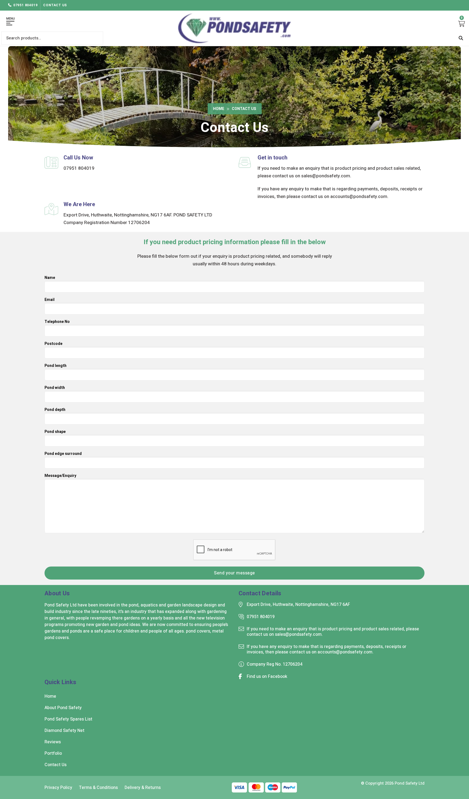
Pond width (55, 388)
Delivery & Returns (143, 787)
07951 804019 (25, 5)
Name (50, 278)
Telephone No (57, 322)
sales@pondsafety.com (325, 175)
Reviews (53, 742)
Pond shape (55, 432)
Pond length (55, 366)
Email (50, 300)
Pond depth (55, 410)
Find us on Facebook (267, 676)
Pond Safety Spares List (68, 719)
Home (218, 109)
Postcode (53, 344)
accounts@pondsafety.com (358, 196)
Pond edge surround (63, 454)
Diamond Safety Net (64, 730)
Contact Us (55, 5)
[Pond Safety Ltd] (234, 28)
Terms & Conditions (98, 787)
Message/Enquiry (60, 476)
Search (461, 38)
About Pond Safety (63, 707)
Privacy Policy (58, 787)
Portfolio (53, 753)
